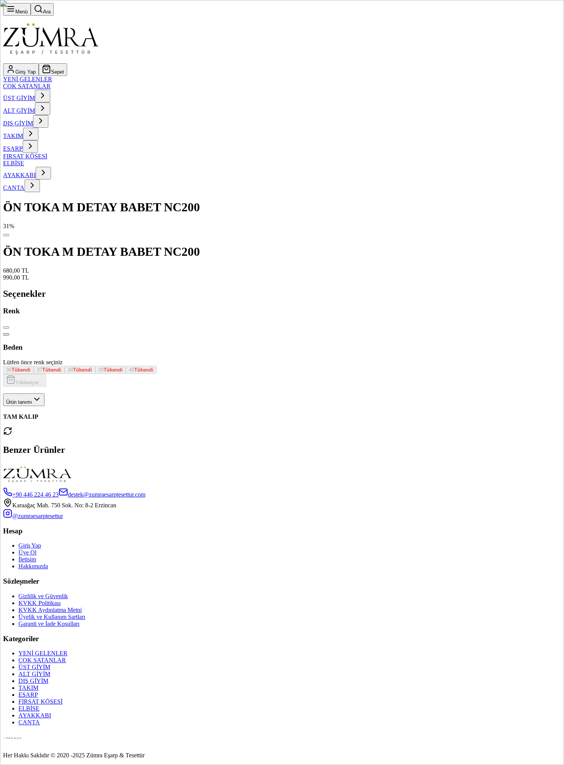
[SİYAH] (6, 334)
